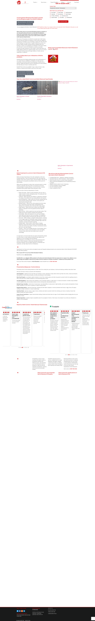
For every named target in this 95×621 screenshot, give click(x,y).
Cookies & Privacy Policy (52, 613)
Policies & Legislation (52, 610)
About (69, 2)
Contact (76, 2)
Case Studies (54, 2)
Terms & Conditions (51, 611)
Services (43, 2)
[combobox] (63, 8)
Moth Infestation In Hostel (23, 96)
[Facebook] (20, 611)
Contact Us (50, 608)
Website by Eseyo (27, 620)
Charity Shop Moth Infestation (44, 96)
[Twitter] (17, 611)
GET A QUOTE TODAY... (63, 21)
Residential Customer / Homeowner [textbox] (57, 8)
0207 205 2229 (53, 261)
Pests (35, 2)
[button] (19, 347)
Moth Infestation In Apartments (65, 165)
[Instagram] (22, 611)
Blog (62, 2)
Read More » (19, 99)
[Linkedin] (24, 611)
